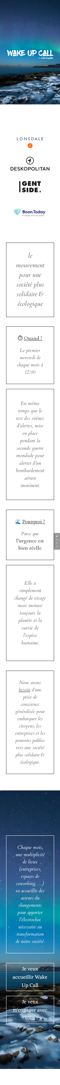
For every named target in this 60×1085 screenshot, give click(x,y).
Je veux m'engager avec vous (30, 1010)
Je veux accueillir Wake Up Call (30, 977)
